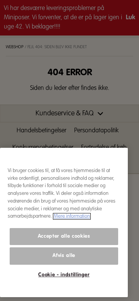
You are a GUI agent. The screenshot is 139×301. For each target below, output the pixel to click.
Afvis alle (64, 255)
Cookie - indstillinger (63, 274)
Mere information (72, 216)
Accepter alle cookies (64, 236)
